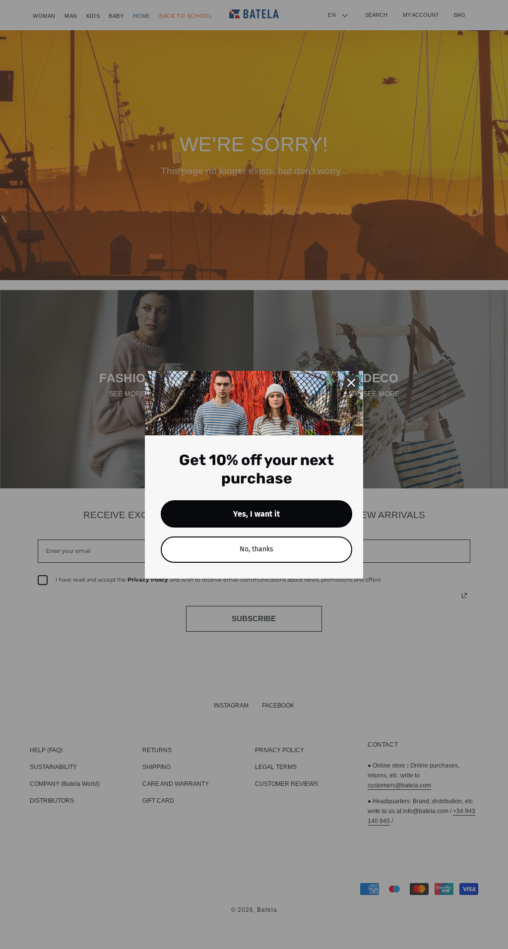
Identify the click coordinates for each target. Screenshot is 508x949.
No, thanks (256, 549)
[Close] (351, 383)
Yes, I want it (256, 514)
